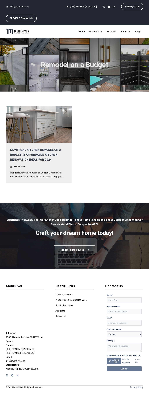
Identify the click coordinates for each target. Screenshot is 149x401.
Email (109, 318)
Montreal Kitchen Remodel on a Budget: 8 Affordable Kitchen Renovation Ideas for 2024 (35, 154)
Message (111, 341)
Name (110, 295)
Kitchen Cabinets (64, 294)
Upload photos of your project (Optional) (124, 355)
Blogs (138, 31)
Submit (124, 368)
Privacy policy (136, 387)
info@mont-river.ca (19, 6)
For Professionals (64, 305)
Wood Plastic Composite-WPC (71, 300)
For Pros (111, 31)
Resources (60, 316)
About (123, 31)
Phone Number (113, 306)
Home (82, 31)
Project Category (114, 329)
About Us (60, 310)
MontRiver (14, 286)
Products (94, 31)
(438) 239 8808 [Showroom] (83, 6)
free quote (132, 6)
